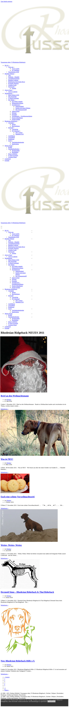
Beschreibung (16, 126)
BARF (10, 147)
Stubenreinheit (19, 106)
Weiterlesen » (4, 409)
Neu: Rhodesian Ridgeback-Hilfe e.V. (18, 661)
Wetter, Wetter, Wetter (11, 545)
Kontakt (7, 160)
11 (5, 688)
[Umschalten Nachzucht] (32, 252)
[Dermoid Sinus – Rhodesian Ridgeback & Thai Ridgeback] (20, 588)
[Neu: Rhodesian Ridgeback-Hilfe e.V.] (18, 657)
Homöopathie (16, 150)
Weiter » (6, 690)
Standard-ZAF (19, 134)
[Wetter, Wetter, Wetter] (29, 541)
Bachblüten (15, 152)
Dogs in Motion (12, 154)
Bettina (9, 399)
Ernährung (11, 139)
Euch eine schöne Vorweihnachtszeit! (18, 496)
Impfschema (15, 144)
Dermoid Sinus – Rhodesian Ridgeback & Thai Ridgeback (27, 592)
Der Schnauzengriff (21, 109)
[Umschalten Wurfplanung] (32, 258)
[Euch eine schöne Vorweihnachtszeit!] (15, 493)
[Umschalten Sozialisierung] (32, 269)
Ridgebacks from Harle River (16, 82)
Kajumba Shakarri (13, 83)
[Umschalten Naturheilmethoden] (32, 317)
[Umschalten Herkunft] (32, 296)
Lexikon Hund (12, 157)
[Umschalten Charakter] (32, 291)
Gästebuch (8, 159)
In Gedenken (15, 70)
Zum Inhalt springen (6, 1)
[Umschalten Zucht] (32, 309)
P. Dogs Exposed (13, 155)
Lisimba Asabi (12, 85)
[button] (9, 65)
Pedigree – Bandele (13, 77)
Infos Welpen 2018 (13, 95)
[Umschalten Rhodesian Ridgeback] (32, 289)
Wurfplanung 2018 (13, 72)
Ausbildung (11, 136)
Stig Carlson (18, 132)
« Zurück (7, 677)
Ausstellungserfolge (13, 78)
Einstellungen (51, 701)
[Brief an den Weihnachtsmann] (23, 392)
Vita (9, 75)
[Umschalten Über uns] (32, 232)
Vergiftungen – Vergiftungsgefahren (22, 116)
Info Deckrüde (12, 96)
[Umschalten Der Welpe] (32, 265)
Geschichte (15, 129)
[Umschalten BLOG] (32, 230)
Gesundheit (11, 137)
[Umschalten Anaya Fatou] (32, 255)
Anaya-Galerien (12, 91)
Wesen (14, 124)
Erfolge (14, 88)
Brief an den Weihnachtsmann (15, 396)
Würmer (14, 113)
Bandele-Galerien (13, 80)
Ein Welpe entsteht (17, 101)
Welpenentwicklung (17, 103)
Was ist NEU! (7, 459)
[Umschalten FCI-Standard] (32, 299)
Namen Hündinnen (17, 118)
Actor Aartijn (15, 68)
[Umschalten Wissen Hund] (32, 313)
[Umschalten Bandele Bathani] (32, 239)
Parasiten (14, 114)
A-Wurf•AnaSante (13, 98)
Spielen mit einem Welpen (22, 108)
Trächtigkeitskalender (18, 142)
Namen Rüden (16, 119)
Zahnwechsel (15, 111)
